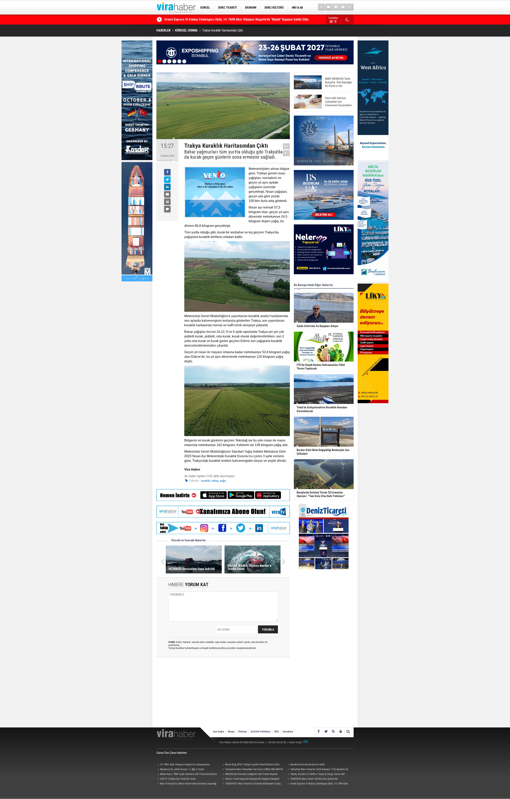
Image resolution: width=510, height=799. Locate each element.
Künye (231, 731)
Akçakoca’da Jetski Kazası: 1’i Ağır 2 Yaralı (182, 769)
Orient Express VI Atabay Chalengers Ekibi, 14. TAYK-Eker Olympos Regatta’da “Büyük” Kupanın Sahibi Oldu (317, 784)
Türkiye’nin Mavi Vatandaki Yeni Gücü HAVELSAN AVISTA (254, 769)
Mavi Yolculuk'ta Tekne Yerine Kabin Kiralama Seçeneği (188, 783)
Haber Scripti (295, 742)
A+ (286, 146)
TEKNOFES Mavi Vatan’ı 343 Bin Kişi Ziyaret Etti (314, 778)
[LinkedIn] (167, 187)
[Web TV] (328, 7)
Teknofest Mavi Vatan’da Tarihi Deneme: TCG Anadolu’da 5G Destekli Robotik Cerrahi (317, 770)
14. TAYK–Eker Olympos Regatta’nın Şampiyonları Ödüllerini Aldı (183, 765)
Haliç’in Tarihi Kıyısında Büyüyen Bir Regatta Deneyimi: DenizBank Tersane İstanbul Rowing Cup (228, 19)
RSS (276, 731)
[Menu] (321, 7)
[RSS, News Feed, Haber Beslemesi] (333, 731)
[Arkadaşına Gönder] (167, 194)
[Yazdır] (167, 202)
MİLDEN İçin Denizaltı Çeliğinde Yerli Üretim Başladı (251, 773)
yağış (223, 481)
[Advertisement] (223, 695)
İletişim (242, 731)
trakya (215, 481)
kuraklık (205, 481)
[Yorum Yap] (167, 209)
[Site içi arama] (350, 7)
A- (286, 153)
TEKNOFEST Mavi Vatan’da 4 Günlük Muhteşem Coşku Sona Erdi (251, 784)
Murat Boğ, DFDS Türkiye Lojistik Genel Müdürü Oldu (252, 764)
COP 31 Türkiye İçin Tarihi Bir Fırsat (178, 778)
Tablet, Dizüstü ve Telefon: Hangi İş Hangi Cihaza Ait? (317, 773)
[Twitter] (167, 179)
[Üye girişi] (340, 731)
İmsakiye (288, 731)
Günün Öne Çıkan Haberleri (171, 753)
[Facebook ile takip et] (318, 731)
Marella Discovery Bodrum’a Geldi (307, 764)
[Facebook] (167, 172)
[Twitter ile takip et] (326, 731)
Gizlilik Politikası (261, 731)
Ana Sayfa (218, 731)
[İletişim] (342, 7)
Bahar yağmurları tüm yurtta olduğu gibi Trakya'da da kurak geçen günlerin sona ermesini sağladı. (233, 154)
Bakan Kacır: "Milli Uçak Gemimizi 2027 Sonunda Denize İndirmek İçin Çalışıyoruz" (186, 774)
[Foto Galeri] (335, 7)
